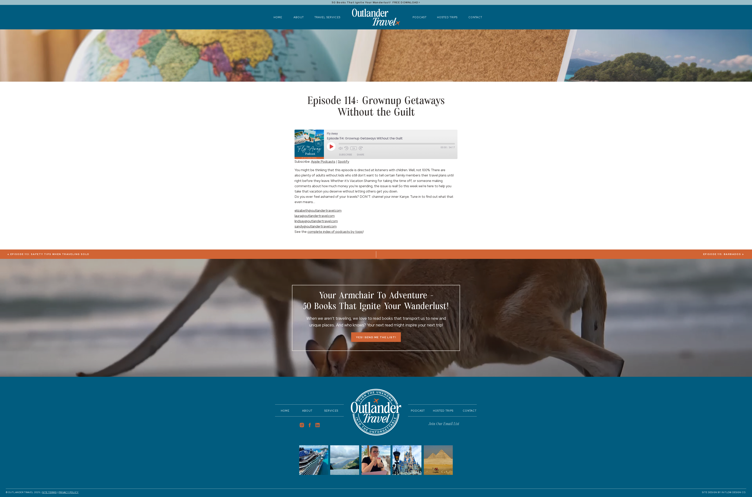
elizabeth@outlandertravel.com (318, 210)
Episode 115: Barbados (722, 254)
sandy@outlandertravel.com (316, 226)
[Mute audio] (341, 148)
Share (360, 154)
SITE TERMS (49, 492)
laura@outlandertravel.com (315, 216)
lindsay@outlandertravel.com (316, 221)
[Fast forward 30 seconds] (361, 148)
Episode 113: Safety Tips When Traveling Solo (49, 254)
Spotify (343, 161)
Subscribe (345, 154)
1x (353, 148)
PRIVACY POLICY (69, 492)
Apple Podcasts (323, 161)
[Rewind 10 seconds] (346, 148)
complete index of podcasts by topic (335, 232)
